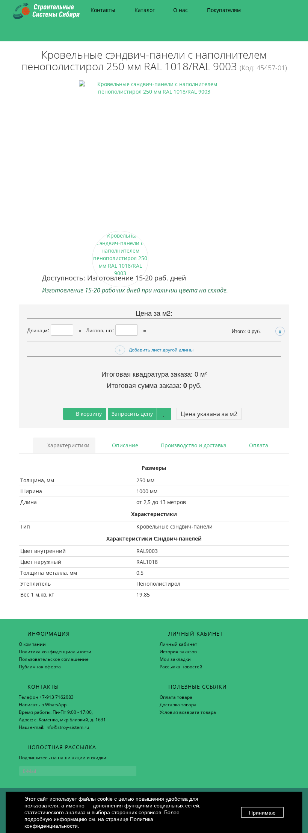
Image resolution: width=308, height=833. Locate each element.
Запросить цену (132, 413)
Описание (124, 445)
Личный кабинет (178, 644)
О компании (32, 644)
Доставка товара (178, 704)
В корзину (88, 413)
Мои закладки (175, 659)
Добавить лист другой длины (161, 350)
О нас (180, 10)
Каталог (144, 10)
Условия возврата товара (188, 712)
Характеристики (67, 445)
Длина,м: (39, 330)
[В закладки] (164, 414)
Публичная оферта (40, 666)
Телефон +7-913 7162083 (46, 697)
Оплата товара (176, 697)
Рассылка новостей (181, 666)
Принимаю (262, 813)
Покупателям (223, 10)
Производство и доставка (192, 445)
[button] (255, 31)
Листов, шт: (100, 330)
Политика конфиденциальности (55, 651)
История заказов (178, 651)
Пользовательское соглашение (54, 659)
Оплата (258, 445)
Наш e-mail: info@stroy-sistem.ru (54, 727)
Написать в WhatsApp (42, 704)
